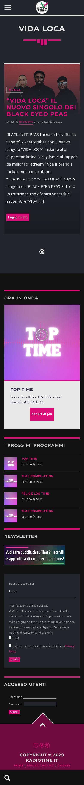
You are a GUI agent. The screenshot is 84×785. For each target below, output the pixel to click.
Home (18, 765)
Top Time (29, 459)
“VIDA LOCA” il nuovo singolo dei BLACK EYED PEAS (41, 107)
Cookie (64, 765)
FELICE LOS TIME (35, 493)
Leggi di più (18, 217)
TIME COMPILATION (38, 476)
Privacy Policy (40, 765)
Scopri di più (42, 414)
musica (15, 90)
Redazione (26, 122)
